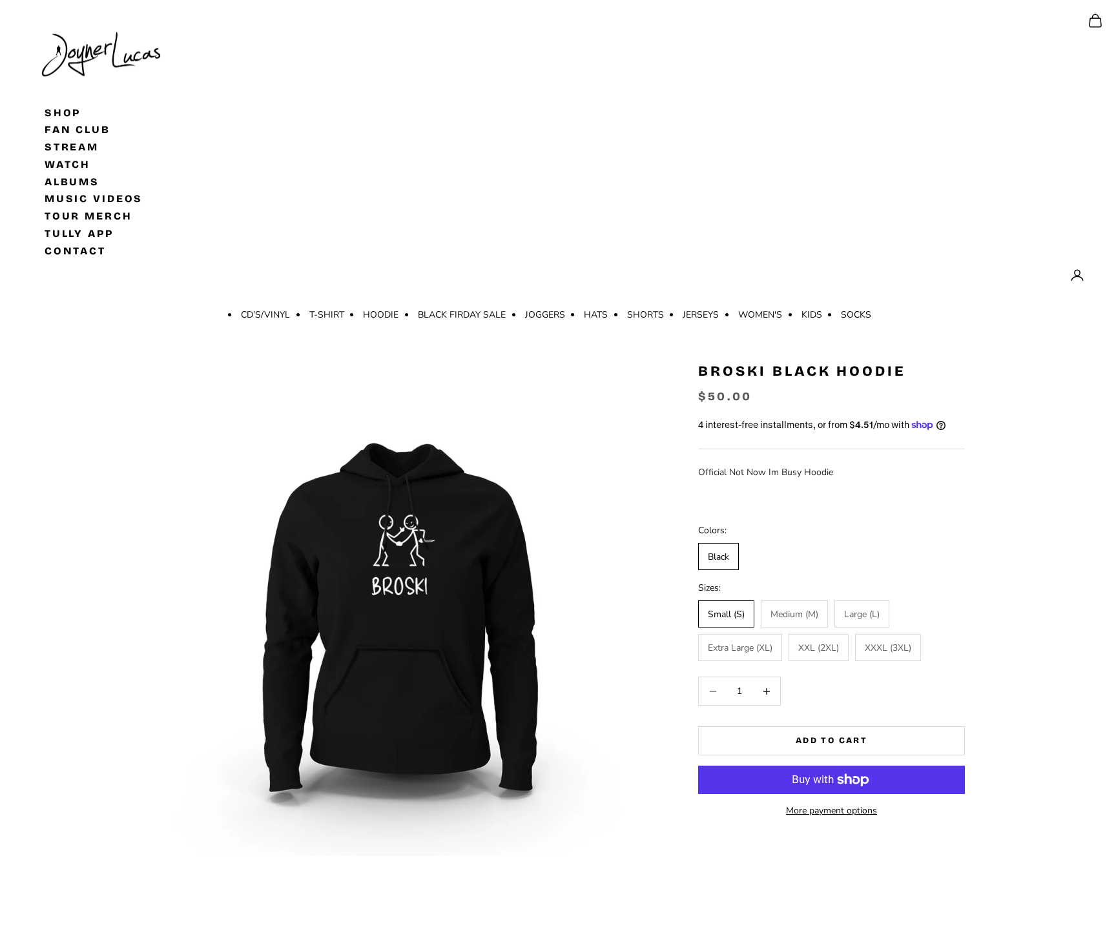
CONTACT (75, 250)
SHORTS (645, 315)
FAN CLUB (77, 129)
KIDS (811, 315)
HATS (596, 315)
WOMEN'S (760, 315)
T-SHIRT (326, 315)
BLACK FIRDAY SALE (462, 315)
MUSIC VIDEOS (94, 198)
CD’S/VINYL (265, 315)
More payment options (831, 810)
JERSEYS (701, 315)
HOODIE (380, 315)
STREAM (72, 147)
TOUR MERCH (88, 216)
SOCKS (856, 315)
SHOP (63, 112)
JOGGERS (545, 315)
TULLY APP (79, 233)
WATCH (67, 164)
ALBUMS (72, 181)
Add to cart (831, 740)
